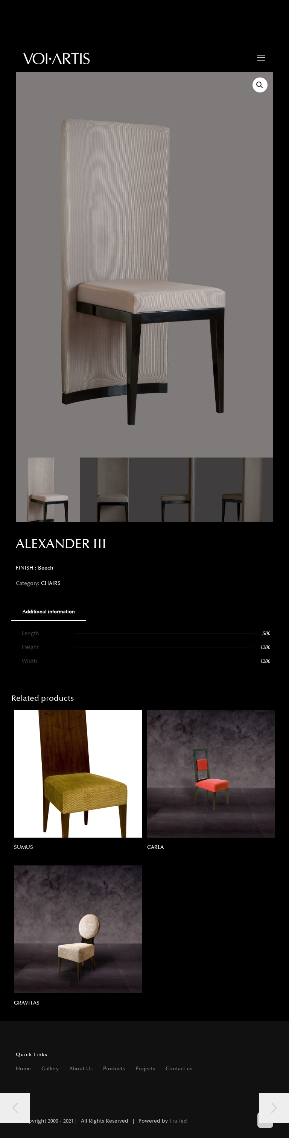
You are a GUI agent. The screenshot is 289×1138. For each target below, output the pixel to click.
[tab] (48, 611)
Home (23, 1068)
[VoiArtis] (56, 58)
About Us (81, 1068)
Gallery (50, 1068)
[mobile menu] (261, 58)
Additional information (49, 611)
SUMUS (23, 847)
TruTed (178, 1120)
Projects (145, 1068)
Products (114, 1068)
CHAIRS (51, 583)
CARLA (155, 847)
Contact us (179, 1068)
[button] (260, 84)
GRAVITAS (27, 1002)
